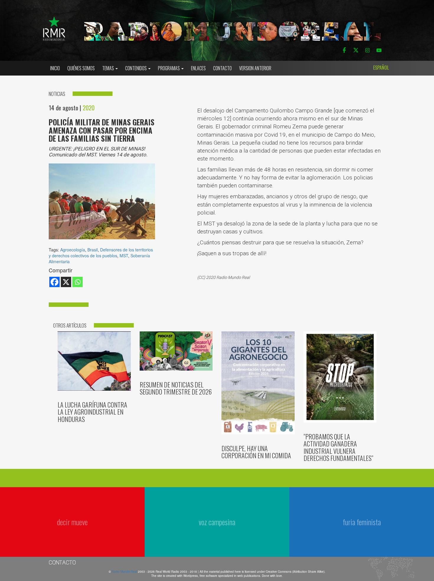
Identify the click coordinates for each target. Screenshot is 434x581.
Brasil (92, 250)
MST (124, 255)
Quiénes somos (81, 68)
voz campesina (217, 521)
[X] (66, 282)
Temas (108, 68)
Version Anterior (255, 68)
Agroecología (72, 250)
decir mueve (72, 521)
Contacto (222, 68)
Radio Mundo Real (125, 571)
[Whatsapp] (77, 282)
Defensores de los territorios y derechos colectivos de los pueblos (101, 252)
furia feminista (362, 521)
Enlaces (198, 68)
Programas (169, 68)
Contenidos (136, 68)
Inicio (55, 68)
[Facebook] (54, 282)
